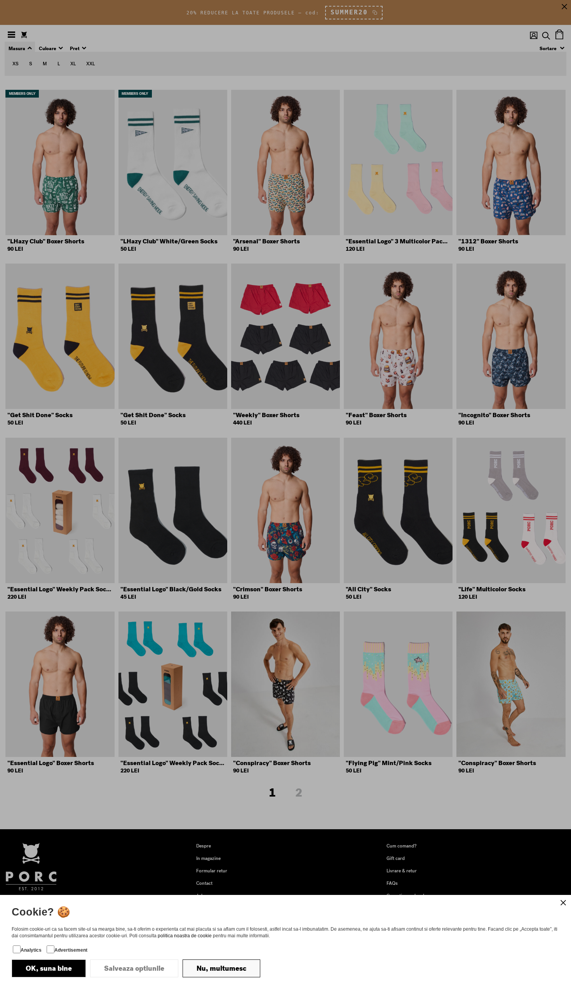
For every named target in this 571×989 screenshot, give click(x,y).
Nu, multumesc (221, 968)
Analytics (31, 950)
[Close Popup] (563, 902)
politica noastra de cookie (185, 935)
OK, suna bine (49, 968)
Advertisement (70, 950)
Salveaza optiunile (134, 968)
